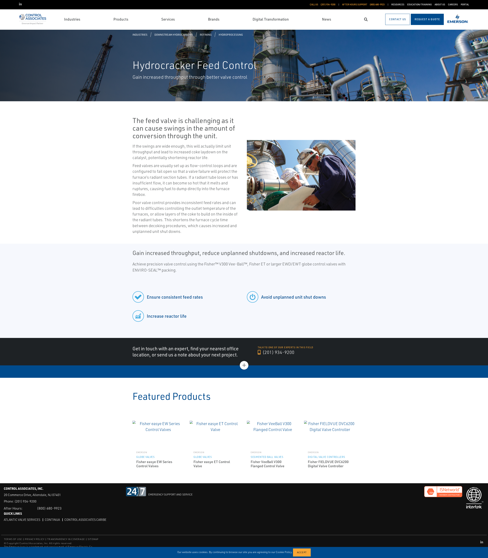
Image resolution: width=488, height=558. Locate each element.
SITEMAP (93, 539)
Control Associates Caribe (85, 520)
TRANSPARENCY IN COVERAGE (66, 539)
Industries (139, 34)
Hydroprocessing (231, 34)
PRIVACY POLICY (34, 539)
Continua (52, 520)
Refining (206, 34)
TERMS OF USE (13, 539)
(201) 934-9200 (278, 352)
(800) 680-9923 (49, 508)
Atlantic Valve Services (22, 520)
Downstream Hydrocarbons (173, 34)
